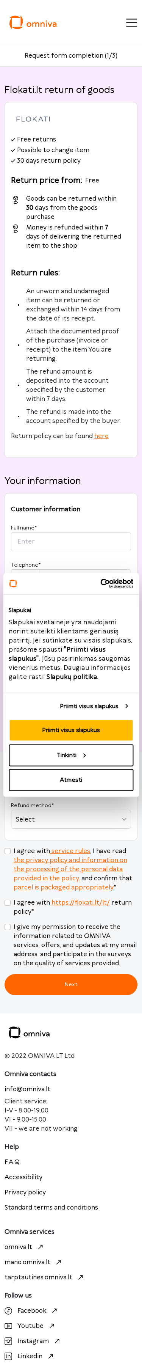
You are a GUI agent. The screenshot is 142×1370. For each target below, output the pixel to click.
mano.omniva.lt (27, 1262)
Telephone (26, 565)
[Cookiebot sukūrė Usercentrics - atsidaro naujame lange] (101, 584)
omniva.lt (18, 1247)
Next (71, 984)
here (101, 436)
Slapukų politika (72, 677)
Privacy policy (25, 1192)
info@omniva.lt (27, 1089)
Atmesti (71, 780)
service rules (70, 851)
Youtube (30, 1326)
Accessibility (23, 1177)
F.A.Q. (13, 1162)
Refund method (32, 805)
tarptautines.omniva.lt (38, 1277)
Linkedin (29, 1356)
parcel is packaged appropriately (64, 887)
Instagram (33, 1341)
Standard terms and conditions (51, 1207)
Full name (24, 528)
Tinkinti (66, 755)
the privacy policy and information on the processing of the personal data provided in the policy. (70, 869)
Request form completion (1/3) (71, 56)
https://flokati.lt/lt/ (80, 903)
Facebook (31, 1311)
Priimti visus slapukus (89, 706)
